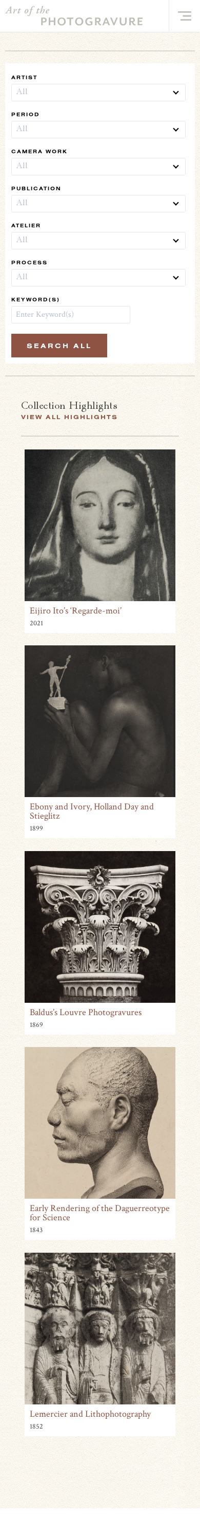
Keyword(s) (35, 299)
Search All (59, 345)
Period (25, 114)
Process (29, 262)
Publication (36, 188)
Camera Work (39, 151)
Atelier (26, 225)
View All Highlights (69, 417)
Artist (24, 77)
